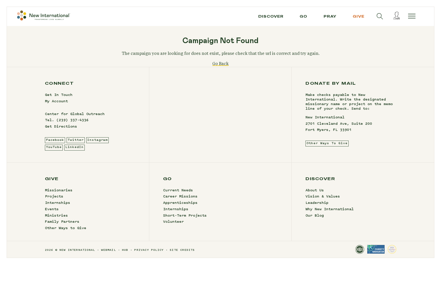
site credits (182, 250)
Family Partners (62, 222)
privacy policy (149, 250)
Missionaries (58, 190)
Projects (54, 197)
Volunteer (173, 222)
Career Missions (180, 197)
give (358, 16)
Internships (57, 203)
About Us (314, 190)
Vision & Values (322, 197)
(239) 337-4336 (72, 120)
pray (330, 16)
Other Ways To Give (327, 143)
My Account (56, 101)
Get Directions (61, 127)
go (303, 16)
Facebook (55, 140)
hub (125, 250)
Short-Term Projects (185, 216)
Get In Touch (58, 95)
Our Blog (314, 216)
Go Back (220, 64)
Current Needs (178, 190)
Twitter (75, 140)
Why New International (329, 209)
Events (52, 209)
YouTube (54, 147)
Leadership (316, 203)
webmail (108, 250)
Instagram (97, 140)
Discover (270, 16)
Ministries (56, 216)
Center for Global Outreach (75, 114)
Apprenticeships (180, 203)
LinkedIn (74, 147)
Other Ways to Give (65, 228)
